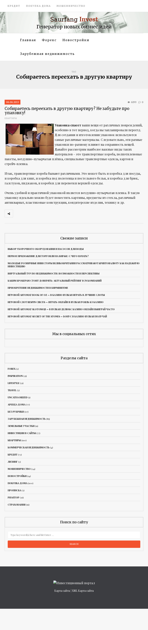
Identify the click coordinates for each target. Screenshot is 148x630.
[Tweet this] (25, 213)
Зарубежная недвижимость (47, 54)
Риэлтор (13, 497)
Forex (11, 368)
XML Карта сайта (83, 591)
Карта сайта (62, 591)
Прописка (14, 490)
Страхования (16, 504)
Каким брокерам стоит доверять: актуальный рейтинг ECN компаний (55, 280)
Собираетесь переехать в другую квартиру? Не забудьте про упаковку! (67, 110)
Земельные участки (21, 425)
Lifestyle (13, 383)
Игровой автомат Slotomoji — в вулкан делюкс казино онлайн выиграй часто (61, 309)
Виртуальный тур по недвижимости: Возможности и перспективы (53, 273)
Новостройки (75, 40)
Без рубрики (16, 411)
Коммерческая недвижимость (29, 447)
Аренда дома (16, 404)
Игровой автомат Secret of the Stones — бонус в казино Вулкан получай (57, 316)
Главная (28, 40)
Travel (12, 390)
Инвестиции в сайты (22, 433)
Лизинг (13, 461)
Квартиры (11, 118)
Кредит (14, 5)
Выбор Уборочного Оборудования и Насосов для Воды (46, 248)
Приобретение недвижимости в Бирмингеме (38, 287)
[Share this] (17, 213)
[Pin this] (42, 213)
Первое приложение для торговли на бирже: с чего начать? (48, 256)
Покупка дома (38, 5)
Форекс (49, 40)
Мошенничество (70, 5)
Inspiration (15, 375)
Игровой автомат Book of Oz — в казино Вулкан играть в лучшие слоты (56, 294)
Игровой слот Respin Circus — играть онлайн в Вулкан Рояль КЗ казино (55, 302)
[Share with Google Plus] (34, 213)
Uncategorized (18, 397)
